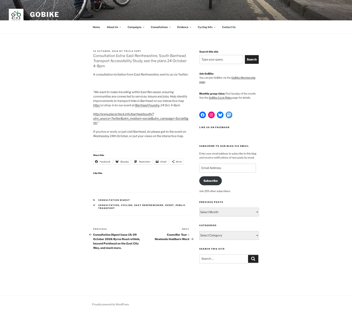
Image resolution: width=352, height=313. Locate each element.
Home (96, 27)
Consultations (159, 27)
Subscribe (210, 181)
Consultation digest (114, 200)
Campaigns (134, 27)
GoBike (44, 14)
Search (252, 59)
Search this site (208, 51)
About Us (112, 27)
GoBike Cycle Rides (220, 97)
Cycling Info (205, 27)
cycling (127, 205)
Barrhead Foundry (147, 105)
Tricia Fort (132, 51)
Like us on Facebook (214, 127)
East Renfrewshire (149, 205)
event (169, 205)
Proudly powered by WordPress (110, 304)
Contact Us (229, 27)
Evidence (182, 27)
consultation (108, 205)
